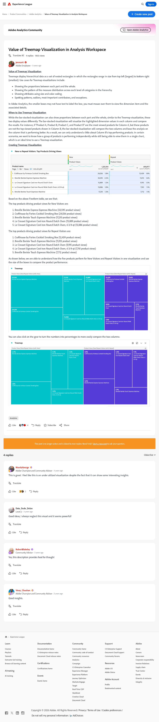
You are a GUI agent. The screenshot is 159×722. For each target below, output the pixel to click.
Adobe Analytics (35, 14)
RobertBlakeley (23, 549)
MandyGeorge (22, 467)
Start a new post (100, 443)
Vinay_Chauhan (23, 590)
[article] (78, 480)
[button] (141, 14)
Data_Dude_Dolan (24, 508)
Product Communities (18, 14)
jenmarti (19, 62)
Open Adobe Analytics (137, 29)
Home (4, 14)
